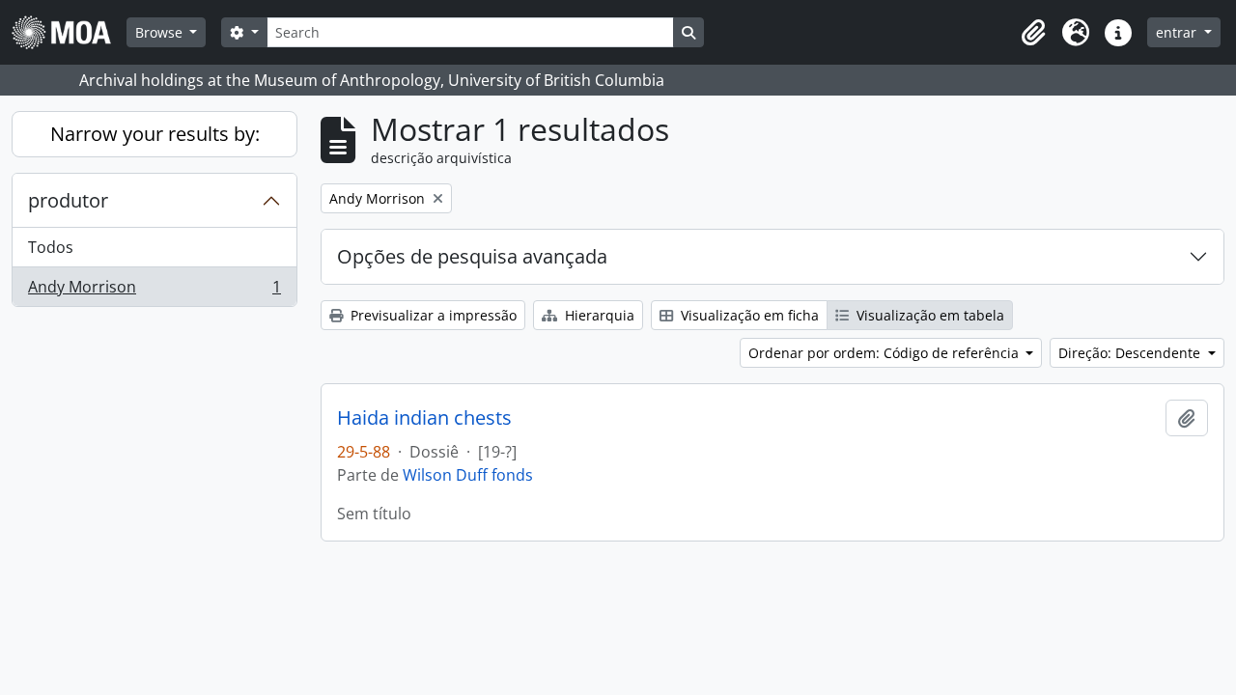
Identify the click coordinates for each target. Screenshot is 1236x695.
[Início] (69, 32)
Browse (160, 32)
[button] (1033, 33)
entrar (1178, 32)
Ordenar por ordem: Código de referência (885, 353)
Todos (50, 247)
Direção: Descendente (1131, 353)
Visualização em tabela (928, 315)
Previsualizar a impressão (432, 315)
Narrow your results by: (155, 134)
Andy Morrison (154, 291)
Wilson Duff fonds (468, 475)
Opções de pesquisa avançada (472, 256)
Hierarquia (597, 315)
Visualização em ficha (748, 315)
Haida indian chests (424, 418)
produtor (68, 200)
